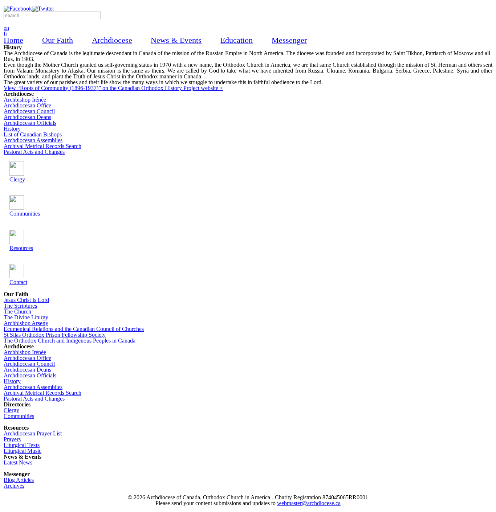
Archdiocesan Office (27, 105)
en (6, 28)
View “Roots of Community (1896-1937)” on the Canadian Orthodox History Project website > (113, 88)
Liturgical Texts (22, 445)
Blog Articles (19, 480)
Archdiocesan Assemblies (33, 140)
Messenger (289, 41)
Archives (14, 486)
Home (13, 41)
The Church (17, 311)
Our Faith (57, 41)
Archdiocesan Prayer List (33, 433)
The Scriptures (20, 306)
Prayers (12, 439)
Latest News (18, 462)
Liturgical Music (22, 451)
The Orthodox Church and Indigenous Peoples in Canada (69, 340)
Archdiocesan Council (29, 111)
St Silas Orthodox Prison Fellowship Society (55, 335)
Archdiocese (112, 41)
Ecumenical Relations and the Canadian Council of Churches (74, 329)
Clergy (11, 410)
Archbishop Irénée (25, 100)
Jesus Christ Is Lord (26, 300)
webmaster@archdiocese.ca (309, 503)
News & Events (176, 41)
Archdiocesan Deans (27, 117)
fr (5, 33)
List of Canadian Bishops (33, 134)
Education (236, 41)
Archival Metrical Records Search (42, 146)
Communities (19, 416)
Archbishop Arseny (26, 323)
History (12, 129)
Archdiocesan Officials (30, 123)
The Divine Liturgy (26, 317)
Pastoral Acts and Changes (34, 152)
